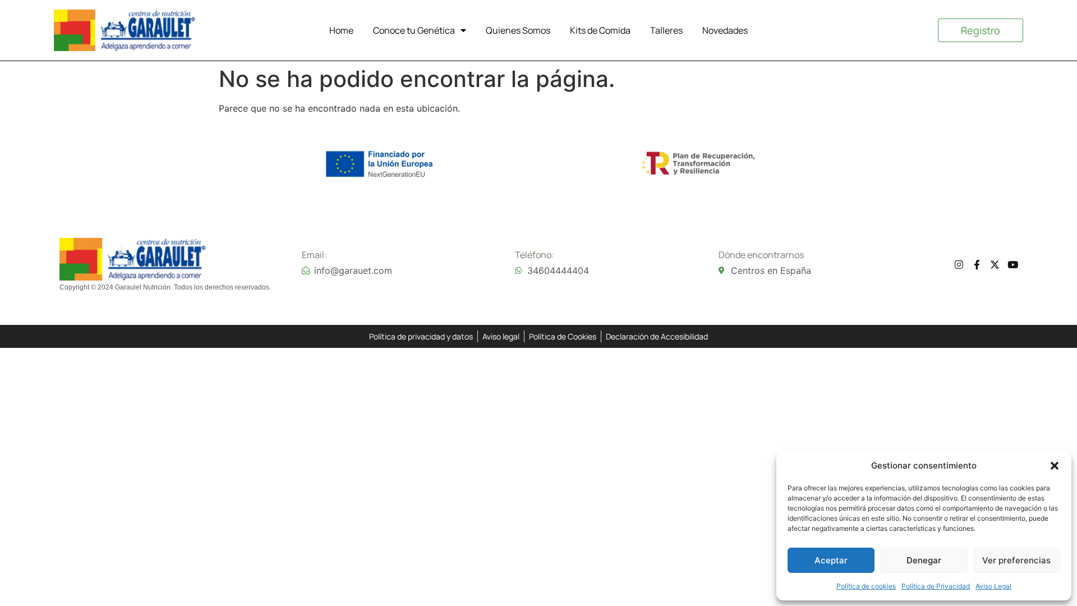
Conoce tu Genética (414, 30)
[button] (1054, 465)
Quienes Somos (518, 30)
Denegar (923, 560)
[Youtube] (1013, 264)
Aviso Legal (993, 586)
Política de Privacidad (935, 586)
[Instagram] (959, 264)
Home (341, 30)
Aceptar (831, 560)
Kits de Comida (600, 30)
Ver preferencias (1016, 560)
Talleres (666, 30)
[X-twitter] (995, 264)
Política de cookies (866, 586)
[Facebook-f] (977, 264)
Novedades (725, 30)
